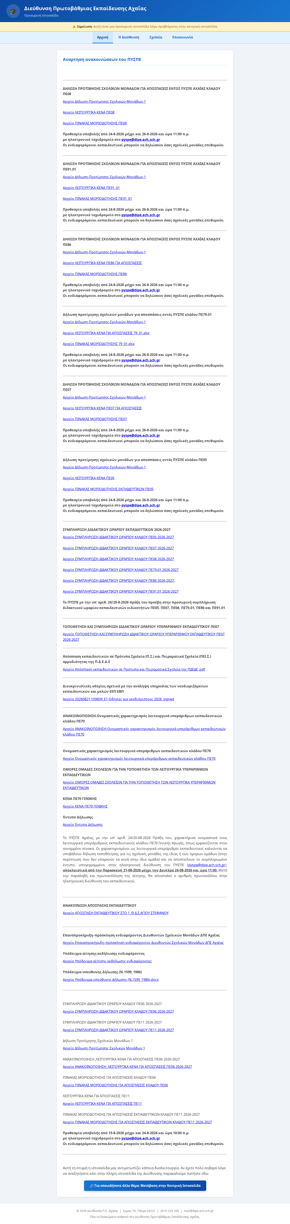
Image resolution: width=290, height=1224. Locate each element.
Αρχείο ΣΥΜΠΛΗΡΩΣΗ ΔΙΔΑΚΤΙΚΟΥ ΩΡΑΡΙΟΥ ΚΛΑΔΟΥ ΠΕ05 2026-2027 (118, 537)
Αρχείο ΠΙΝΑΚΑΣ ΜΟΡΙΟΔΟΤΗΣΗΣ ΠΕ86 (95, 274)
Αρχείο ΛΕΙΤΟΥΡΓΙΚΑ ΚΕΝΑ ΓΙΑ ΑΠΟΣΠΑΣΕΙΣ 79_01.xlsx (106, 333)
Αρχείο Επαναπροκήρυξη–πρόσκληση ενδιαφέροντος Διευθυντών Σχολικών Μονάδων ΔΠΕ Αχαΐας (143, 942)
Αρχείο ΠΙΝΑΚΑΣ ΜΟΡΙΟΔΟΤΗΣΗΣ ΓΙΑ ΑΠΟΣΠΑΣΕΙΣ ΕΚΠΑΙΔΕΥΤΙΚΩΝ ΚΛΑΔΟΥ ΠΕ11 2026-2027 (137, 1122)
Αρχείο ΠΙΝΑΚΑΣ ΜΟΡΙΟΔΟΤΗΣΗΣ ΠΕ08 (95, 123)
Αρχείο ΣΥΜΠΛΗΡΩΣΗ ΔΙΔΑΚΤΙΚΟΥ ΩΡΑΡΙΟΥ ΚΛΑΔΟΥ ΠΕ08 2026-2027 (118, 559)
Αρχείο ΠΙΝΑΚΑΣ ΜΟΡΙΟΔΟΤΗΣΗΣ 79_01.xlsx (98, 343)
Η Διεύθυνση (128, 37)
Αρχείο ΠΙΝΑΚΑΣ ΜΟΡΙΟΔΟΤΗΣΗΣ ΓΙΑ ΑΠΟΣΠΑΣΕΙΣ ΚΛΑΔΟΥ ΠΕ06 (115, 1085)
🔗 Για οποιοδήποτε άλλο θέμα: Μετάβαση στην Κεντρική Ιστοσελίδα (145, 1185)
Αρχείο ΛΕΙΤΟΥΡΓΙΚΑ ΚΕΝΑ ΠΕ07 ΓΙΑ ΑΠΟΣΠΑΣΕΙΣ (102, 408)
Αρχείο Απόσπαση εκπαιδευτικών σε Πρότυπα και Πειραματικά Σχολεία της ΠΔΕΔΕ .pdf (134, 669)
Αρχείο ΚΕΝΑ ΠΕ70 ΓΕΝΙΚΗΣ (85, 806)
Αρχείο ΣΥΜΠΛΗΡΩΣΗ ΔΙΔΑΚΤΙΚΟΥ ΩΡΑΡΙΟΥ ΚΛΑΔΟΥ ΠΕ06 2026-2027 (118, 1011)
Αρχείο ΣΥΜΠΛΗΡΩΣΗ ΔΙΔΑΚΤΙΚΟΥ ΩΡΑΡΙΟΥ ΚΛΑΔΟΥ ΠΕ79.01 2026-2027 (121, 569)
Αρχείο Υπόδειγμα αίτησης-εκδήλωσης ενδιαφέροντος (107, 961)
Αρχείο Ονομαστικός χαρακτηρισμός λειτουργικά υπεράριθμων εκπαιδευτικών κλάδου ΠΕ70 (139, 758)
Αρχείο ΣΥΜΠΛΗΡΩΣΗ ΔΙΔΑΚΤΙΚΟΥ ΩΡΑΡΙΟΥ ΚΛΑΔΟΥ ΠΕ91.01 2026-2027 (121, 591)
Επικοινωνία (182, 37)
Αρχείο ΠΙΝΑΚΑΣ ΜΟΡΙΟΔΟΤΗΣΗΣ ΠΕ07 (95, 419)
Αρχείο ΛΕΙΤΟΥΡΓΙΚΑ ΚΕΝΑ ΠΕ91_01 (91, 187)
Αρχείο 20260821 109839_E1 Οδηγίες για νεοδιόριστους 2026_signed (118, 699)
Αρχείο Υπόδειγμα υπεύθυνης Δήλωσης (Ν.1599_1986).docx (111, 979)
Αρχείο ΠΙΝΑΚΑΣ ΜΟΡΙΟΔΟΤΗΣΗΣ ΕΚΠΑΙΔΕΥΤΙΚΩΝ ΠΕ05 (108, 489)
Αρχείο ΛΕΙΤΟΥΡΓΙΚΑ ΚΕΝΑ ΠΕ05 (88, 478)
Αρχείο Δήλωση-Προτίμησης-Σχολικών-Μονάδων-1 (104, 101)
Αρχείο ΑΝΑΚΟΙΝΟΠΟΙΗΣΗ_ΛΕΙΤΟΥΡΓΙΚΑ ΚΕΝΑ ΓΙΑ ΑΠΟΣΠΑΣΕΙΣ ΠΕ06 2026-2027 (127, 1066)
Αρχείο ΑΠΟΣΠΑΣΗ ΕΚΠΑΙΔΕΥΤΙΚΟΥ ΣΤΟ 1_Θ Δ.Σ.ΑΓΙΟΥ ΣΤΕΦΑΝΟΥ (116, 913)
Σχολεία (155, 37)
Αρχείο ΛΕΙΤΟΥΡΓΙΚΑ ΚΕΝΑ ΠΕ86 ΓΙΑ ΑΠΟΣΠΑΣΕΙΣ (102, 263)
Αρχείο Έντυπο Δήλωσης (83, 824)
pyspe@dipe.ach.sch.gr (140, 139)
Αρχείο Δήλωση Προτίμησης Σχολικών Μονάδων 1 (104, 1048)
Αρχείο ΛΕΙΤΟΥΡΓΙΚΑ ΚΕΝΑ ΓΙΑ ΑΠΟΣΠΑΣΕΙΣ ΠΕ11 (102, 1103)
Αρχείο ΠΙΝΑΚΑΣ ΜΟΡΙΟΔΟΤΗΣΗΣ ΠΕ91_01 (97, 198)
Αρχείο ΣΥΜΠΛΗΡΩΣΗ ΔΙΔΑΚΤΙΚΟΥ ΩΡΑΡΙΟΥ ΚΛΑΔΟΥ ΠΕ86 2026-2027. (119, 580)
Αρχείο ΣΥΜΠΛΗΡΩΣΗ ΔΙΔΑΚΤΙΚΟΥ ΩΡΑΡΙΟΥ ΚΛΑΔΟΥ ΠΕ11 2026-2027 (118, 1030)
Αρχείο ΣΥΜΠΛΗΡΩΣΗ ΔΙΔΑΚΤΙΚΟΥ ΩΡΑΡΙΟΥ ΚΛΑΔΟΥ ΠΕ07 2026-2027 (118, 548)
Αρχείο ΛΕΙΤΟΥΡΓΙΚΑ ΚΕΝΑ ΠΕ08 (88, 112)
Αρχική (102, 37)
